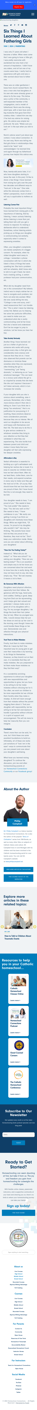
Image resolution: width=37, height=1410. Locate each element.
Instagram (18, 1389)
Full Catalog (18, 1288)
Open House (18, 1335)
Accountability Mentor (18, 1345)
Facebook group (25, 771)
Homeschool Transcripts (18, 1342)
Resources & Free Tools (18, 1338)
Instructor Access (18, 1351)
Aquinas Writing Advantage (18, 1284)
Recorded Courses (18, 1282)
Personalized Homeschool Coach (18, 1348)
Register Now (18, 7)
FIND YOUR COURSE (18, 1213)
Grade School (18, 1279)
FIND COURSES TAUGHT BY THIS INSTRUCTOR (18, 878)
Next (35, 927)
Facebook (18, 1379)
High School (18, 1274)
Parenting (20, 46)
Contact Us (18, 1329)
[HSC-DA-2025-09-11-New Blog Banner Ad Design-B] (18, 166)
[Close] (35, 5)
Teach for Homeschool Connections (19, 1365)
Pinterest (18, 1386)
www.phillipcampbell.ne (14, 862)
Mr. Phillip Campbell (11, 831)
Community (18, 1332)
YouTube (18, 1382)
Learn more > (15, 1000)
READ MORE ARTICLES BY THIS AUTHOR (18, 869)
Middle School (18, 1276)
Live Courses (18, 1271)
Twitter (18, 1392)
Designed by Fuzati (22, 1403)
